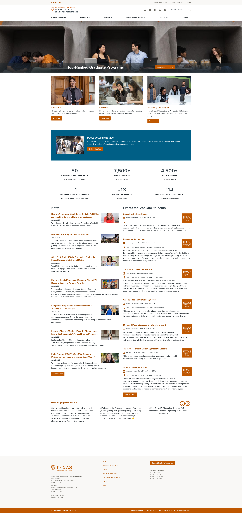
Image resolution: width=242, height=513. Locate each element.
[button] (89, 17)
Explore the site (94, 149)
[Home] (64, 9)
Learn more (153, 121)
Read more (105, 118)
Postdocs (180, 2)
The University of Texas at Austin (63, 510)
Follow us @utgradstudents (63, 403)
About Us (184, 18)
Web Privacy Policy (183, 510)
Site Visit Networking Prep (135, 367)
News (104, 485)
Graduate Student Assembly (111, 477)
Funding (107, 18)
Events (189, 2)
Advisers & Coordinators (161, 2)
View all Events (130, 394)
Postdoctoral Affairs (109, 473)
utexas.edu (56, 2)
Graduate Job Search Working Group (139, 300)
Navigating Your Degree (134, 18)
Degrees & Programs (58, 18)
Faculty (173, 2)
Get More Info (107, 462)
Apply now (56, 118)
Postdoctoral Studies (100, 137)
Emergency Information (136, 510)
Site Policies (150, 510)
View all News (58, 374)
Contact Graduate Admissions (162, 463)
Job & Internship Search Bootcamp (138, 269)
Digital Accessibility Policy (165, 510)
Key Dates (104, 107)
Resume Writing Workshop (135, 239)
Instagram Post (72, 428)
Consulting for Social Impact (135, 214)
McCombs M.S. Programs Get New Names (70, 234)
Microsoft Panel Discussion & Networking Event (144, 325)
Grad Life (162, 18)
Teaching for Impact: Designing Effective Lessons (145, 349)
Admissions (84, 18)
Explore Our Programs (165, 67)
